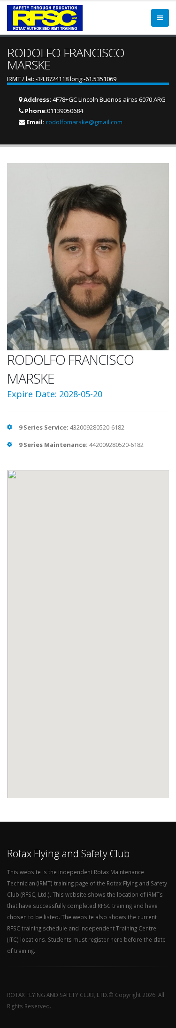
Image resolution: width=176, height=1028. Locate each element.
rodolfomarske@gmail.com (84, 122)
